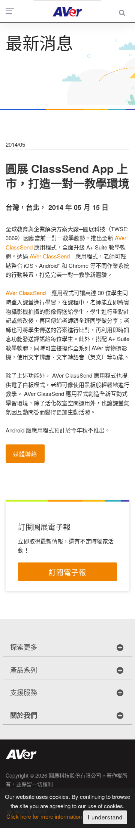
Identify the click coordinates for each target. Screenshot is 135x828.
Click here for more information (44, 817)
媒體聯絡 (25, 454)
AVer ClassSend (50, 256)
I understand (105, 817)
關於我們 (23, 715)
